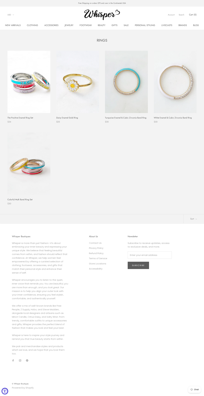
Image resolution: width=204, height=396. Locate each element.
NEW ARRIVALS (13, 25)
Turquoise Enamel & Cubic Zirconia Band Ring (125, 117)
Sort (192, 218)
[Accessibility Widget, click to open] (4, 391)
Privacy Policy (96, 248)
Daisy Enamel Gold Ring (67, 117)
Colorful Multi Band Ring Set (19, 199)
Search (181, 14)
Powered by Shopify (23, 387)
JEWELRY (69, 25)
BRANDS (182, 25)
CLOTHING (32, 25)
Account (171, 14)
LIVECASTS (166, 25)
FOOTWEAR (86, 25)
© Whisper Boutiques (20, 383)
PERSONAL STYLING (145, 25)
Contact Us (95, 243)
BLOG (196, 25)
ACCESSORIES (51, 25)
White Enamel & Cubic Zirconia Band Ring (173, 117)
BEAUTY (101, 25)
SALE (126, 25)
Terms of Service (98, 258)
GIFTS (114, 25)
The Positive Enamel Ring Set (20, 117)
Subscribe (138, 265)
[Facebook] (13, 360)
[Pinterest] (27, 360)
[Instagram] (20, 360)
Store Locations (97, 263)
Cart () (193, 14)
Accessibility (95, 268)
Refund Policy (96, 253)
